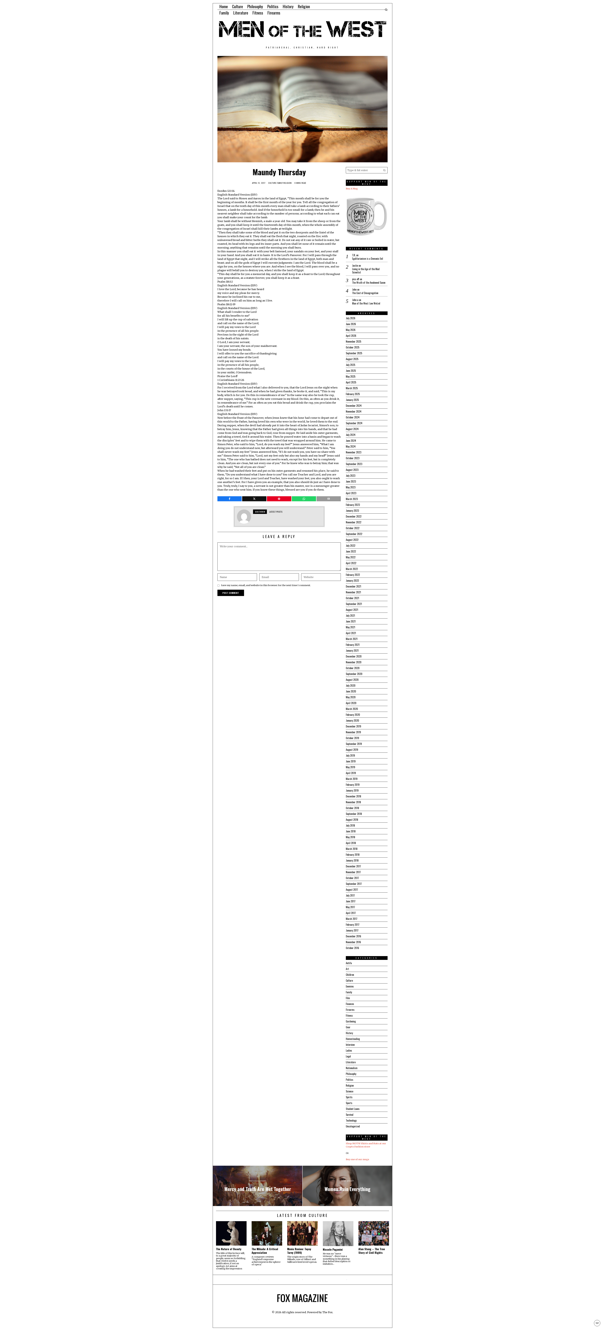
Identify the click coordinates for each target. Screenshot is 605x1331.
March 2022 (352, 569)
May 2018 (350, 837)
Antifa (349, 963)
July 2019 (350, 755)
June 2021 (351, 621)
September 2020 (354, 674)
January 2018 (352, 860)
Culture (272, 183)
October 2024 (353, 417)
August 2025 (352, 359)
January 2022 (352, 580)
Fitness (349, 1015)
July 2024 (350, 435)
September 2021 (354, 604)
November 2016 (353, 942)
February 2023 (353, 505)
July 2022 (350, 545)
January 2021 (352, 650)
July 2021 (350, 615)
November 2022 (353, 522)
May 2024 (351, 446)
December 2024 (354, 406)
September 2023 (354, 464)
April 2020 (351, 703)
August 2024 (352, 429)
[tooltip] (229, 498)
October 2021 (352, 598)
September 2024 (354, 423)
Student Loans (353, 1109)
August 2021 (352, 610)
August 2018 (352, 820)
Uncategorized (353, 1126)
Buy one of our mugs (357, 1159)
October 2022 (352, 528)
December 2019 (353, 726)
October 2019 (352, 738)
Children (350, 975)
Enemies (350, 986)
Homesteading (353, 1039)
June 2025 (351, 371)
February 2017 (352, 924)
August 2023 (352, 470)
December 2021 (353, 586)
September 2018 (354, 814)
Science (349, 1091)
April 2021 (351, 633)
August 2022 (352, 540)
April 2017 (351, 913)
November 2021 (353, 592)
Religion (287, 183)
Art (347, 969)
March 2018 (351, 849)
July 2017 (350, 895)
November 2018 (353, 802)
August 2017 (352, 889)
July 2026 (350, 318)
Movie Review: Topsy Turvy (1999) (299, 1250)
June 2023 (351, 481)
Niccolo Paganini (333, 1249)
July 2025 (350, 365)
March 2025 (352, 388)
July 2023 (350, 475)
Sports (349, 1103)
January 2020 (352, 720)
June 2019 (351, 761)
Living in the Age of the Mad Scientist (366, 270)
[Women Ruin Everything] (347, 1186)
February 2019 (353, 785)
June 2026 (351, 324)
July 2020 (350, 685)
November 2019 (353, 732)
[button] (384, 170)
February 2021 (353, 645)
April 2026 (351, 336)
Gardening (351, 1021)
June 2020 (351, 691)
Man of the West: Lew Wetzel (366, 303)
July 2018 (350, 825)
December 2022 (353, 516)
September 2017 (354, 884)
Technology (351, 1120)
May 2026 (350, 330)
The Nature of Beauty (228, 1249)
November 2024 (353, 411)
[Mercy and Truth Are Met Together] (257, 1186)
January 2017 (352, 930)
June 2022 (351, 551)
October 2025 (352, 347)
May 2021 (350, 627)
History (349, 1033)
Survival (349, 1115)
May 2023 (350, 487)
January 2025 (352, 400)
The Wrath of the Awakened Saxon (368, 282)
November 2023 (353, 452)
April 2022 (351, 563)
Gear (348, 1027)
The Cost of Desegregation (365, 293)
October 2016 (352, 948)
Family (280, 183)
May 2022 (350, 557)
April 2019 (351, 773)
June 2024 (351, 441)
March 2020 (352, 709)
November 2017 (353, 872)
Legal (348, 1056)
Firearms (350, 1010)
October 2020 (353, 668)
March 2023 (352, 499)
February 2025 (353, 394)
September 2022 (354, 534)
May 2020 (351, 697)
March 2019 (351, 779)
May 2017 (350, 907)
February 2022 (353, 575)
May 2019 (350, 767)
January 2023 (352, 510)
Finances (350, 1004)
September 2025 (354, 353)
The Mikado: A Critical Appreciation (265, 1250)
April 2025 (351, 382)
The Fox (327, 1312)
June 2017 (350, 901)
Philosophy (351, 1074)
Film (348, 998)
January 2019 (352, 790)
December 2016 (353, 936)
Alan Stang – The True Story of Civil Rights (371, 1250)
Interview (350, 1045)
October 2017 (352, 878)
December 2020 (354, 656)
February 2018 (353, 854)
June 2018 (351, 831)
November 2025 (353, 341)
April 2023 (351, 493)
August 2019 (352, 750)
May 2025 (350, 376)
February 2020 (353, 715)
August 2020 (352, 680)
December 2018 (353, 796)
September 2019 (354, 744)
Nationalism (351, 1068)
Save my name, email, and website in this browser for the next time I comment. (266, 585)
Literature (351, 1062)
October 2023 (352, 458)
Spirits (349, 1097)
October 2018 (352, 808)
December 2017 (353, 866)
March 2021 (351, 639)
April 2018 (351, 843)
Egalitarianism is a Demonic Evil (367, 258)
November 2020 (353, 662)
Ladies (349, 1050)
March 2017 (351, 919)
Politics (349, 1080)
